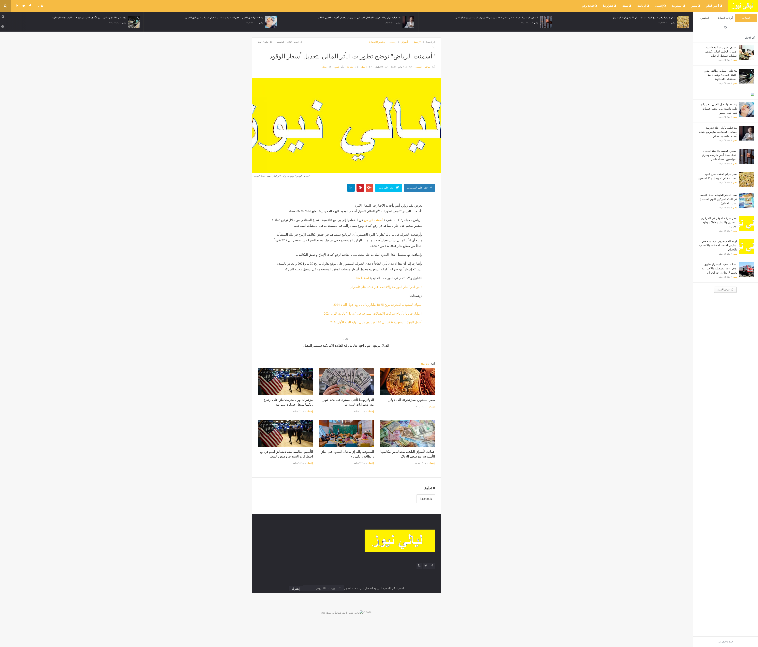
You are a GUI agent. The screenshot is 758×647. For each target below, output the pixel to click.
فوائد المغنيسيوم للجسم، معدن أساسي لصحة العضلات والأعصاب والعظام (718, 245)
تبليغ (336, 66)
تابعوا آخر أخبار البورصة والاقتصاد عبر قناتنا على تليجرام (386, 287)
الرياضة (642, 5)
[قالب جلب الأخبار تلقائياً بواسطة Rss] (342, 612)
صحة (625, 5)
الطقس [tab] (704, 17)
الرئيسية (430, 41)
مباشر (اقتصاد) (377, 41)
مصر (694, 5)
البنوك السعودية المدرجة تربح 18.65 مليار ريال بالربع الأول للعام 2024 (377, 304)
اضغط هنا (362, 278)
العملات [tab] (746, 17)
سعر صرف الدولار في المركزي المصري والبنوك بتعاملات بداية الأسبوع (719, 222)
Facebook (426, 498)
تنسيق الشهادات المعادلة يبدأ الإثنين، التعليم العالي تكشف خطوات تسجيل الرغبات (721, 51)
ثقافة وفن (588, 5)
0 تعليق (379, 66)
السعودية (677, 5)
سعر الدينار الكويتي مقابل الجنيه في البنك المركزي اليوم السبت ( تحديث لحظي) (718, 199)
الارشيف (417, 41)
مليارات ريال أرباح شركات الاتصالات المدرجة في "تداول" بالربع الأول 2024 (373, 313)
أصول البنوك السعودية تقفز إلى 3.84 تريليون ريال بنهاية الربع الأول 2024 (376, 322)
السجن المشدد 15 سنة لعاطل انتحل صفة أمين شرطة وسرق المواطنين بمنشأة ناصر (719, 155)
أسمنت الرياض (373, 220)
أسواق (404, 41)
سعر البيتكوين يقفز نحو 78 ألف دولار (412, 399)
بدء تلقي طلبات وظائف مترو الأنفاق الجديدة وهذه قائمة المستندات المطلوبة (720, 75)
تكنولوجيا (608, 5)
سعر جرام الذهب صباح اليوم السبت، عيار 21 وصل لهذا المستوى (560, 17)
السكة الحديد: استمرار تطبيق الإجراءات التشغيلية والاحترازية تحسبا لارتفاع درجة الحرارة (719, 268)
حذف (324, 66)
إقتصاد (659, 5)
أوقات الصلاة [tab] (725, 17)
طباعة (350, 66)
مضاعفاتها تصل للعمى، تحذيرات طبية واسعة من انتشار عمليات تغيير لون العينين (719, 108)
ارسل (364, 66)
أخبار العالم (713, 5)
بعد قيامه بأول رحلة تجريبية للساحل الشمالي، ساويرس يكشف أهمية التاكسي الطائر (717, 132)
